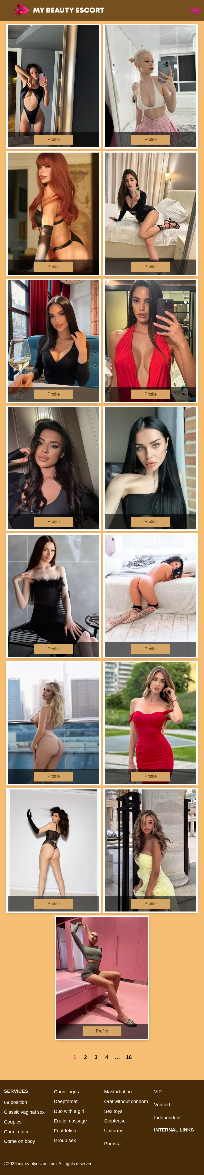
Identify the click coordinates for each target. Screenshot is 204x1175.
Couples (13, 1122)
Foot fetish (65, 1130)
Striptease (115, 1121)
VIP (158, 1091)
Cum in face (16, 1131)
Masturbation (118, 1091)
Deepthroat (66, 1101)
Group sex (65, 1140)
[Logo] (67, 10)
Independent (167, 1117)
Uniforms (113, 1130)
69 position (15, 1102)
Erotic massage (70, 1121)
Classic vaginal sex (24, 1112)
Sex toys (113, 1111)
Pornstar (113, 1143)
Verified (162, 1104)
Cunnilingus (66, 1091)
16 (129, 1057)
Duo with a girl (69, 1111)
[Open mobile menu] (195, 10)
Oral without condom (126, 1101)
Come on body (19, 1141)
